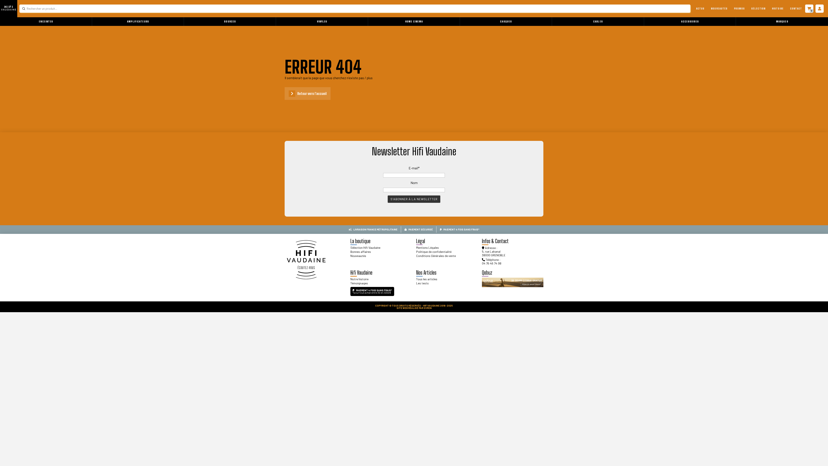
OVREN (428, 308)
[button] (46, 21)
